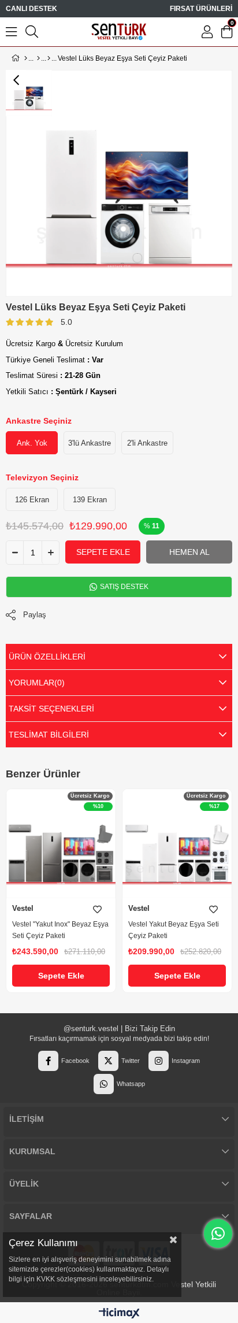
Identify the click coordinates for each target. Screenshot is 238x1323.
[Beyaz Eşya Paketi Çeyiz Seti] (48, 58)
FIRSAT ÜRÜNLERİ (201, 9)
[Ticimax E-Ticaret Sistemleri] (119, 1314)
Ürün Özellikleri (47, 656)
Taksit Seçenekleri (51, 708)
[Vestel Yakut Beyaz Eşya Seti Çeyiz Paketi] (177, 843)
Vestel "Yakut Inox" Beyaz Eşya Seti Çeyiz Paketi (60, 930)
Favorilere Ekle (97, 910)
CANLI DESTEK (31, 9)
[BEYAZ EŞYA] (38, 58)
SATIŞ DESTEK (123, 587)
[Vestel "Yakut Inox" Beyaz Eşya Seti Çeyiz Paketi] (61, 843)
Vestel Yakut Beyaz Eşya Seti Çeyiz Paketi (173, 930)
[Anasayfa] (25, 58)
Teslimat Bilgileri (49, 734)
